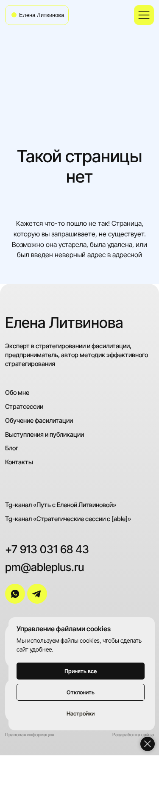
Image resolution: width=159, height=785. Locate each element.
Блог (11, 448)
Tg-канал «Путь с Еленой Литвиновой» (60, 505)
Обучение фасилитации (39, 420)
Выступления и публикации (44, 434)
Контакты (19, 462)
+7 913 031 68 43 (47, 549)
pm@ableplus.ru (44, 567)
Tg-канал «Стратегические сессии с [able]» (68, 519)
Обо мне (17, 392)
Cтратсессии (24, 406)
